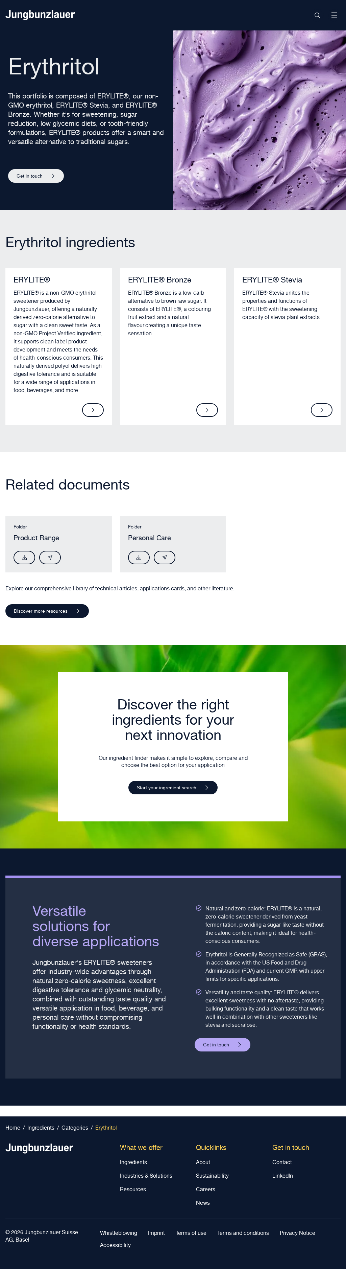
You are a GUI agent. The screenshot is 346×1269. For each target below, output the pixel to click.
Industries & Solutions (146, 1176)
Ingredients (133, 1163)
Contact (282, 1163)
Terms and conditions (243, 1234)
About (203, 1163)
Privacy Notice (297, 1234)
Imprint (156, 1234)
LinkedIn (282, 1176)
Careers (205, 1190)
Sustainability (212, 1176)
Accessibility (115, 1246)
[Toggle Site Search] (317, 15)
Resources (133, 1190)
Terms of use (191, 1234)
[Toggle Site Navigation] (334, 15)
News (203, 1203)
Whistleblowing (118, 1234)
